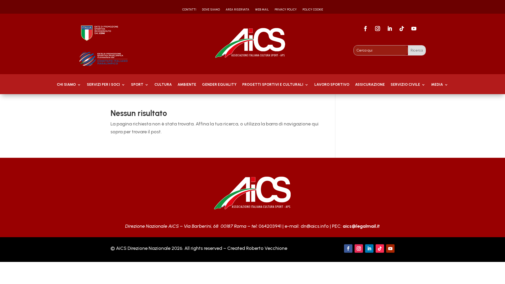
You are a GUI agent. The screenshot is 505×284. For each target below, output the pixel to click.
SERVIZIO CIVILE (405, 85)
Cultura (163, 85)
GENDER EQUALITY (219, 85)
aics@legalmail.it (361, 226)
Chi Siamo (66, 85)
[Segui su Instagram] (378, 29)
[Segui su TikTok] (402, 29)
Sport (137, 85)
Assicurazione (370, 85)
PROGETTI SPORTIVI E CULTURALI (272, 85)
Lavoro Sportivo (331, 85)
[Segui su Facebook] (366, 29)
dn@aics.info (315, 226)
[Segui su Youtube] (414, 29)
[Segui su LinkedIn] (390, 29)
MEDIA (437, 85)
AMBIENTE (187, 85)
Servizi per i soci (103, 85)
